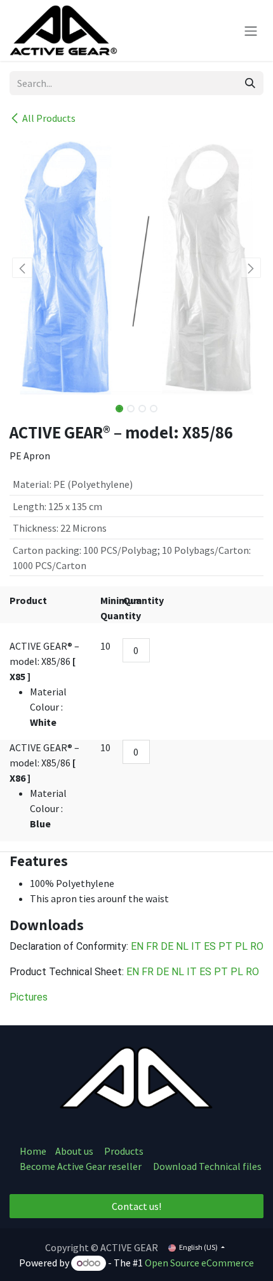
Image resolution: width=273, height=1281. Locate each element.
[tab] (136, 861)
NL (183, 946)
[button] (22, 268)
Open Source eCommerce (199, 1262)
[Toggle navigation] (250, 30)
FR (153, 946)
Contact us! (136, 1206)
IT (197, 946)
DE (168, 946)
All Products (49, 118)
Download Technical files (207, 1166)
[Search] (250, 83)
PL (241, 946)
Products (123, 1151)
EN (138, 946)
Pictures (29, 997)
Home (33, 1151)
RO (256, 946)
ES (211, 946)
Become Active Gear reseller (81, 1166)
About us (75, 1151)
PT (226, 946)
